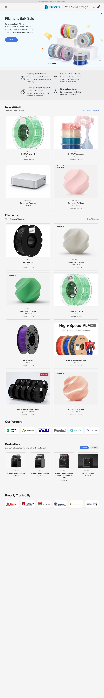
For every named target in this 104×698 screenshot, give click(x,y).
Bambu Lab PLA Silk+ (76, 409)
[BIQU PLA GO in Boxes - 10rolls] (28, 388)
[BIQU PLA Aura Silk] (28, 132)
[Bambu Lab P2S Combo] (40, 461)
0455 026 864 (75, 8)
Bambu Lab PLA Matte (28, 311)
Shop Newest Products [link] (90, 111)
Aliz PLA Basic (28, 360)
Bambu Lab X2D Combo (16, 473)
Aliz (28, 358)
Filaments (94, 447)
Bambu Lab (28, 200)
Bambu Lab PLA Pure (76, 203)
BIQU (28, 151)
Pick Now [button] (11, 40)
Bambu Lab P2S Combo (40, 473)
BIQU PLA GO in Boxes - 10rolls (28, 409)
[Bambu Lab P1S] (88, 461)
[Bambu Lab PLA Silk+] (76, 388)
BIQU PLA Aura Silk (28, 154)
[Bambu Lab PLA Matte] (28, 290)
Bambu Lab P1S (88, 473)
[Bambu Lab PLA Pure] (76, 181)
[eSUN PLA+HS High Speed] (76, 339)
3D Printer (84, 447)
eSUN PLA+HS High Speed (76, 360)
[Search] (90, 7)
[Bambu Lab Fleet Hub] (28, 181)
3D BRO (76, 358)
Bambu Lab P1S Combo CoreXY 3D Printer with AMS (64, 475)
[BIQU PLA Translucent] (76, 132)
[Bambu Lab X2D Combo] (16, 461)
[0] (97, 7)
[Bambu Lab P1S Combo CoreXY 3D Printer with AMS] (64, 461)
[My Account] (94, 7)
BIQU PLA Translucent (76, 154)
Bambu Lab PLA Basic (76, 262)
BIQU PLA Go (28, 262)
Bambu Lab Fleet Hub (28, 203)
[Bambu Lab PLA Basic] (76, 241)
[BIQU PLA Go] (28, 241)
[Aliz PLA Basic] (28, 339)
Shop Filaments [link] (92, 219)
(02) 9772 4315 (69, 6)
